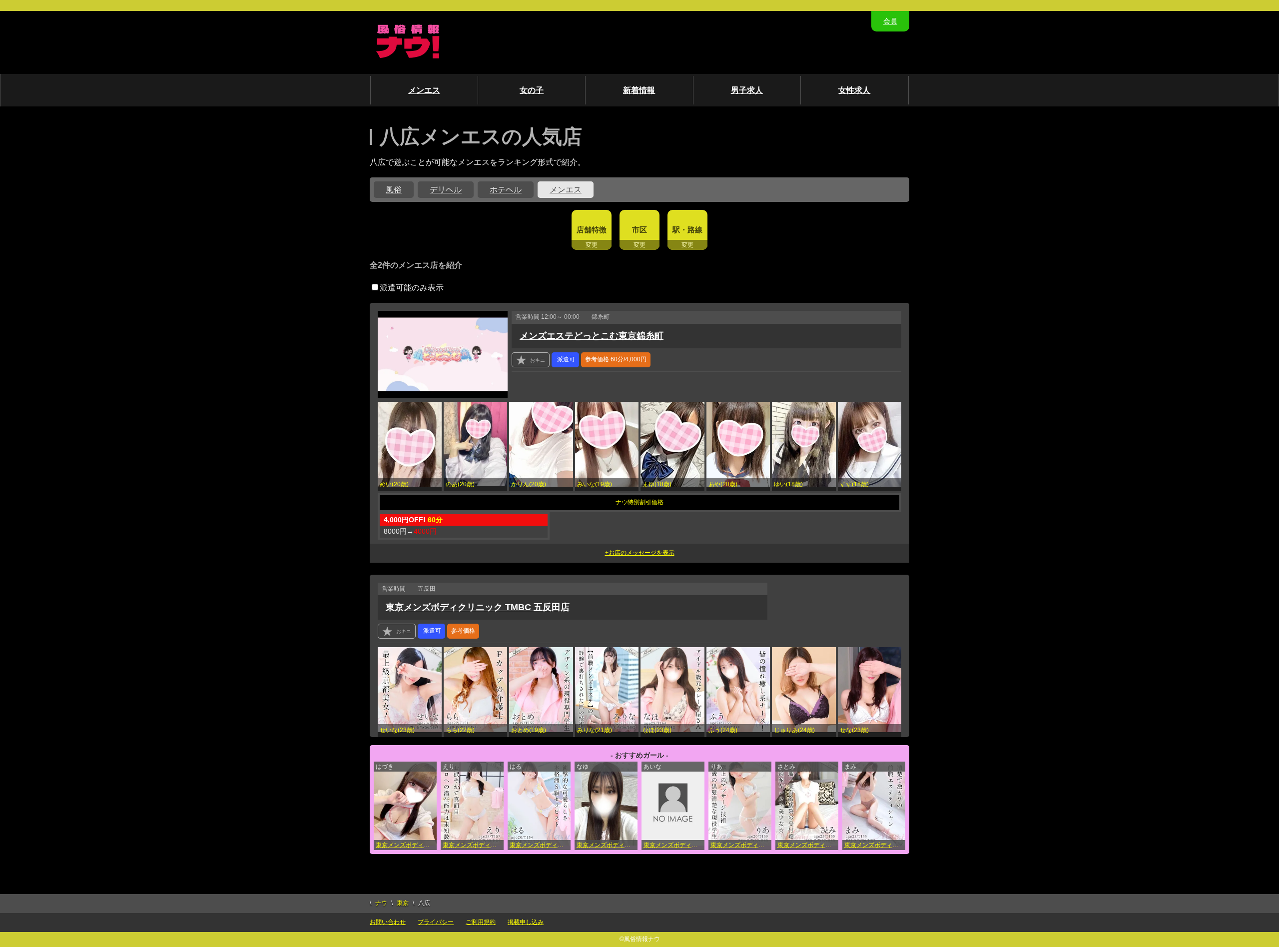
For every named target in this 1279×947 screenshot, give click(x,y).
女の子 (532, 90)
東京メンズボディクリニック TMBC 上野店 (406, 845)
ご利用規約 (481, 922)
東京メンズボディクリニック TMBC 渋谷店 (673, 845)
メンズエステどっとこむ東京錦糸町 (591, 336)
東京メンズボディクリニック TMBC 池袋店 (607, 845)
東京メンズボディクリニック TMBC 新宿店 (540, 845)
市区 (639, 229)
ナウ (381, 903)
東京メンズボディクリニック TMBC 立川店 (740, 845)
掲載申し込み (526, 922)
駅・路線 (687, 229)
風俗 (394, 189)
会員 (890, 21)
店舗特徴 (592, 229)
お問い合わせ (388, 922)
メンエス (424, 90)
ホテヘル (506, 189)
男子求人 (747, 90)
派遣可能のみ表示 (412, 287)
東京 (403, 903)
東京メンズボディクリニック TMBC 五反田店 (478, 607)
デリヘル (446, 189)
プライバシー (436, 922)
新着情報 (639, 90)
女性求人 (854, 90)
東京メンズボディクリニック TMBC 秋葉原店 (473, 845)
